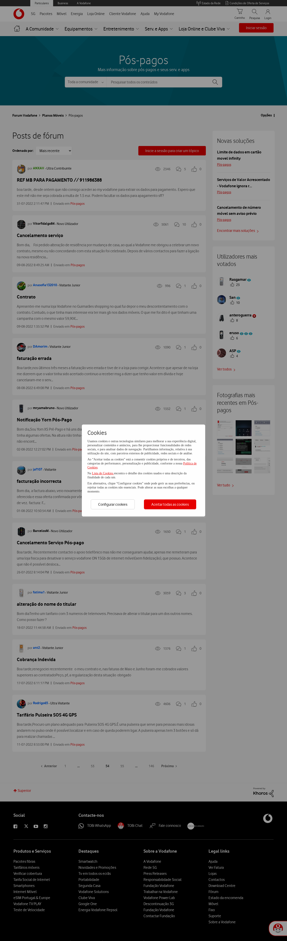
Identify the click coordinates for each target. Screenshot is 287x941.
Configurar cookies (112, 504)
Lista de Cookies (103, 473)
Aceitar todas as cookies (170, 504)
